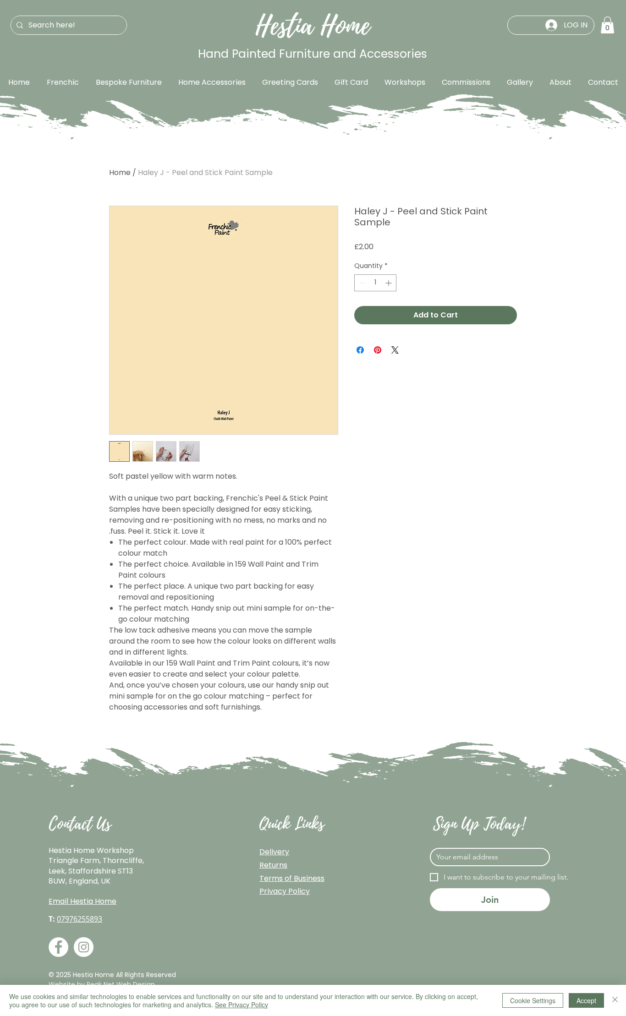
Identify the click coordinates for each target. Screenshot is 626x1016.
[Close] (615, 1000)
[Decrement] (361, 283)
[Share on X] (395, 349)
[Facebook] (58, 947)
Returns (273, 865)
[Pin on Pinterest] (377, 349)
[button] (607, 24)
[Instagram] (83, 947)
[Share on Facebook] (360, 349)
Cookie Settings (532, 1000)
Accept (586, 1000)
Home (120, 172)
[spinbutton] (375, 283)
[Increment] (389, 283)
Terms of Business (291, 878)
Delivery (274, 852)
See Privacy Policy (241, 1004)
